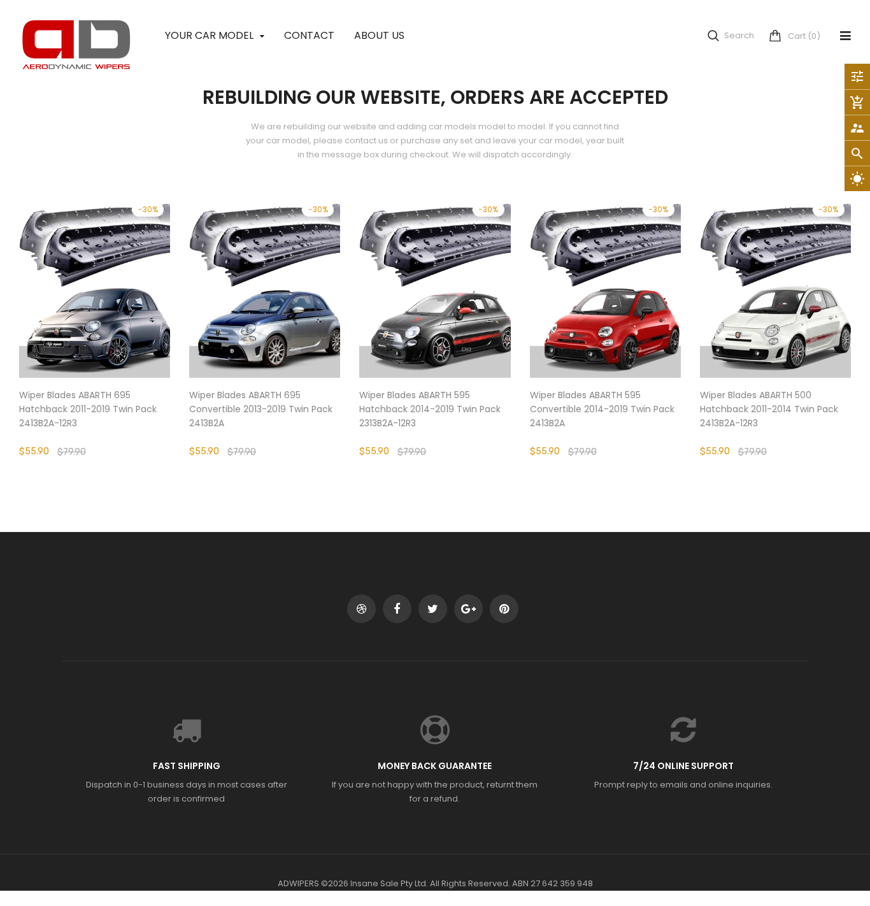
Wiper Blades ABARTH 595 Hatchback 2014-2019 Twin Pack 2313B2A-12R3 (430, 409)
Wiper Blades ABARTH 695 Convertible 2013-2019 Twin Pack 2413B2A (260, 409)
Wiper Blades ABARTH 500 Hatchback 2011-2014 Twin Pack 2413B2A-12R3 (769, 409)
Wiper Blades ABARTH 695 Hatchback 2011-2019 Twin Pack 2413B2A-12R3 (88, 409)
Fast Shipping (186, 765)
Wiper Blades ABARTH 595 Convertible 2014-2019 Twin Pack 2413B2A (602, 409)
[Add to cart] (265, 326)
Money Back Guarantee (435, 765)
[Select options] (95, 326)
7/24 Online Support (683, 765)
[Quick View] (133, 326)
